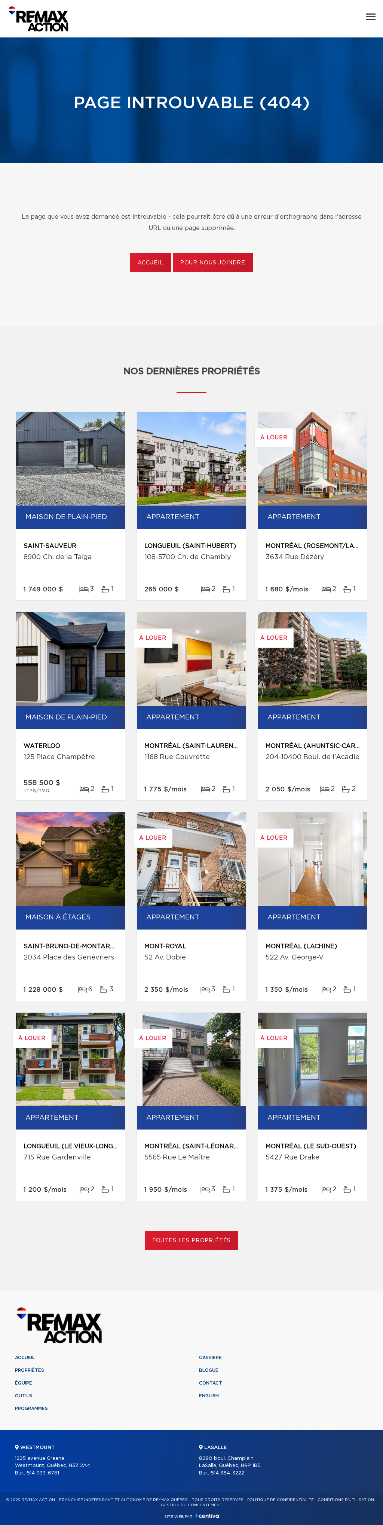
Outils (23, 1396)
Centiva (207, 1515)
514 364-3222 (227, 1473)
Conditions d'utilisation (346, 1500)
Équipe (23, 1383)
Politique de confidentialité (280, 1500)
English (209, 1396)
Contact (210, 1383)
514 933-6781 (43, 1473)
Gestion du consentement (191, 1505)
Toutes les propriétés (191, 1240)
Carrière (210, 1357)
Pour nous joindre (212, 263)
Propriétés (29, 1370)
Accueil (150, 263)
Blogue (208, 1370)
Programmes (31, 1408)
